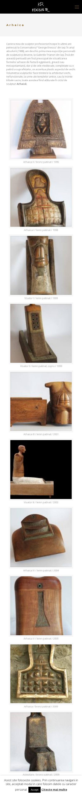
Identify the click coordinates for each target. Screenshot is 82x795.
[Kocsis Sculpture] (41, 6)
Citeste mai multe (54, 789)
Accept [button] (34, 789)
